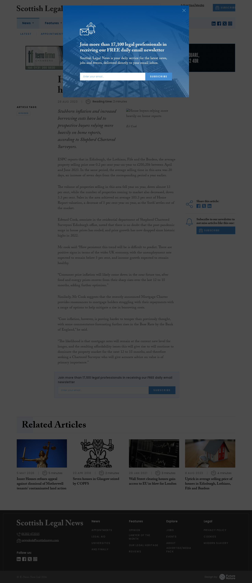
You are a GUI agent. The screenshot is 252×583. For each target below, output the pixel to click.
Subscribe (158, 76)
